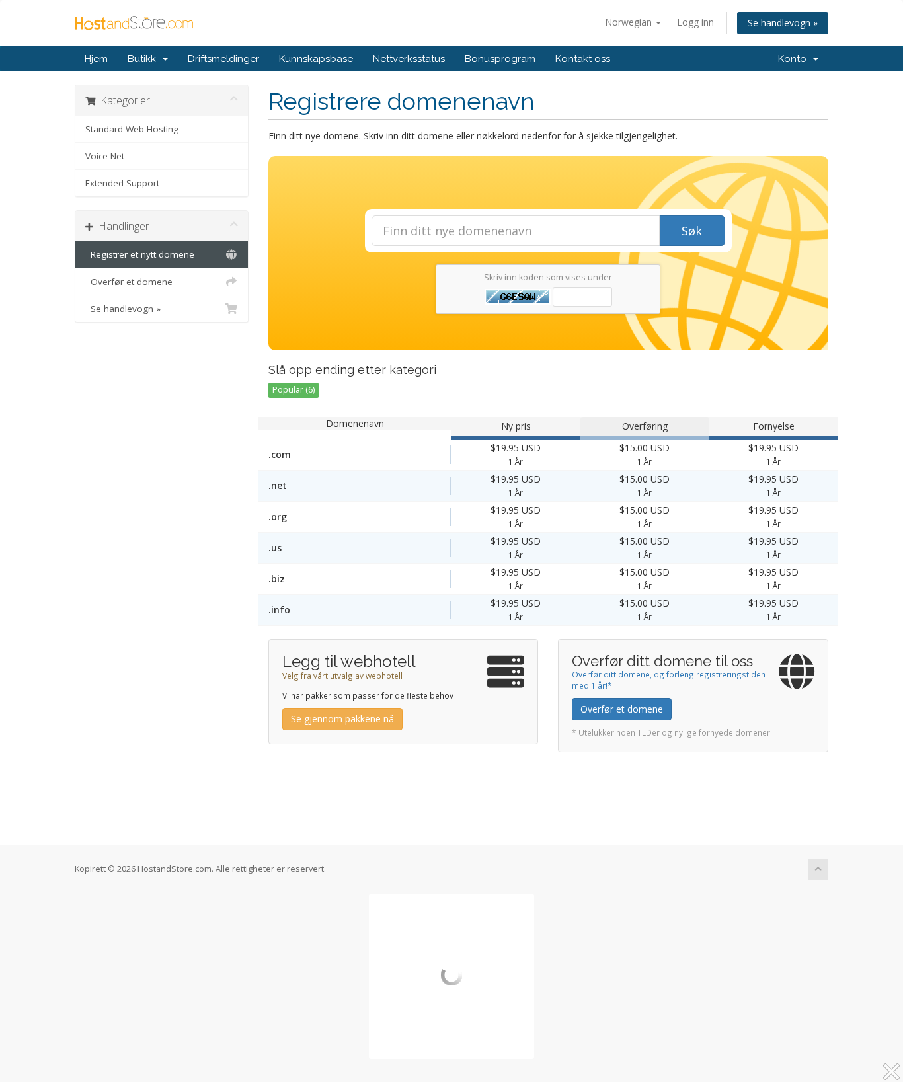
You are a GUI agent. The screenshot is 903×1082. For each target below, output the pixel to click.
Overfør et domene (129, 282)
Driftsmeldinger (223, 59)
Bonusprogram (500, 59)
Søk (692, 231)
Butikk (144, 59)
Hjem (96, 59)
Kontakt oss (582, 59)
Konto (795, 59)
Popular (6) (293, 389)
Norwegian (629, 22)
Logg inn (695, 22)
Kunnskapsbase (316, 59)
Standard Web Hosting (131, 129)
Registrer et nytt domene (139, 254)
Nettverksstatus (409, 59)
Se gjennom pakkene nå (342, 719)
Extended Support (122, 183)
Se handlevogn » (783, 23)
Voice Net (104, 156)
